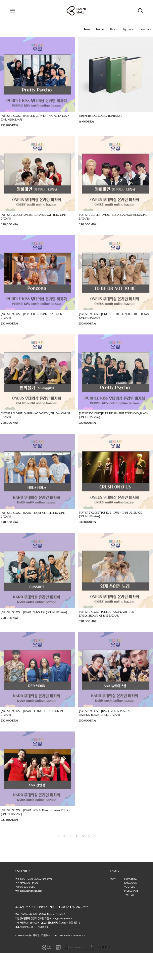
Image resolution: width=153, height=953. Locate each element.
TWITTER (129, 894)
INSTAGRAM (131, 890)
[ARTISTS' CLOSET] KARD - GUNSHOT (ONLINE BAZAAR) (34, 612)
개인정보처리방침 (80, 907)
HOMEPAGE (130, 879)
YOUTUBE (129, 886)
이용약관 (65, 907)
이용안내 (30, 907)
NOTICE (54, 907)
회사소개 (19, 907)
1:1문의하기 (42, 907)
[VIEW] (43, 923)
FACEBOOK (130, 882)
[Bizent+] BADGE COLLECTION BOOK (100, 115)
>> (94, 836)
